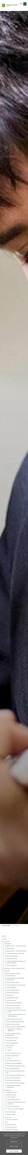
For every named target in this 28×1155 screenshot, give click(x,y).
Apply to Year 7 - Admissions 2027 (16, 946)
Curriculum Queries (12, 1119)
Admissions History (11, 958)
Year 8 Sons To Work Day (13, 1080)
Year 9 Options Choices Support (15, 1083)
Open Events (10, 948)
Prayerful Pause (10, 1114)
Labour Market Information (14, 1019)
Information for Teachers (13, 1008)
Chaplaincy (8, 1090)
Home (5, 939)
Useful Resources (11, 1095)
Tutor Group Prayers (14, 1106)
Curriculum (8, 1117)
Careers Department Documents (15, 985)
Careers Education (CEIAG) (12, 973)
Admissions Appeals (12, 956)
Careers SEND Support (12, 990)
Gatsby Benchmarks (12, 997)
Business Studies (11, 1124)
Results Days (10, 1045)
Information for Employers (13, 1003)
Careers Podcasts (11, 987)
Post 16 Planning (11, 1040)
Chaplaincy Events (11, 1092)
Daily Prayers (11, 1097)
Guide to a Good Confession (16, 1109)
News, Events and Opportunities (15, 1026)
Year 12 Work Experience (13, 1078)
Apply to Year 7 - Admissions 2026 (16, 951)
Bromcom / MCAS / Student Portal (14, 968)
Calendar (7, 971)
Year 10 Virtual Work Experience (15, 1075)
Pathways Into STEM (12, 1038)
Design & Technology (12, 1129)
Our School (6, 941)
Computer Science (11, 1127)
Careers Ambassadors (12, 982)
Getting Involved (11, 1000)
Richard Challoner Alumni (13, 1053)
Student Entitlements (12, 1055)
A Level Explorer (11, 975)
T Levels (8, 1058)
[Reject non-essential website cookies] (14, 1146)
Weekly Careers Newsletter (14, 1063)
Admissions (8, 943)
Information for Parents (13, 1005)
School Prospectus (11, 965)
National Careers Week (13, 1024)
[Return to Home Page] (10, 5)
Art (7, 1122)
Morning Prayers (11, 1112)
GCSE (9, 1050)
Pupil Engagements (12, 1043)
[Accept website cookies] (14, 1151)
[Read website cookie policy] (14, 1141)
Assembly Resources (14, 1099)
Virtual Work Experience (13, 1061)
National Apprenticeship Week (15, 1021)
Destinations (9, 995)
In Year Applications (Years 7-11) (15, 953)
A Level (10, 1047)
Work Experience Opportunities (15, 1066)
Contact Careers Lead (12, 992)
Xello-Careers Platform (12, 1068)
